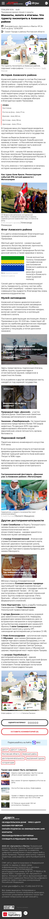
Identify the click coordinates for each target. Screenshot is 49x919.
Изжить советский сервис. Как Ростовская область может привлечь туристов (27, 774)
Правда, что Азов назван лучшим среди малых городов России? (22, 349)
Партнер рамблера (22, 907)
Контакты (7, 832)
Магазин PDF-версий (12, 826)
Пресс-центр (34, 822)
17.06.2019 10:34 (7, 10)
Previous (3, 196)
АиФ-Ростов (8, 516)
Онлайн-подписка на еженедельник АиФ (23, 829)
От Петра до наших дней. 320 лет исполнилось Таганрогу (23, 804)
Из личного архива (11, 223)
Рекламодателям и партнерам (17, 836)
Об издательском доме (14, 822)
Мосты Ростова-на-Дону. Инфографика (26, 788)
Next (44, 196)
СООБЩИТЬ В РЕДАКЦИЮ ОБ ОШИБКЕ (19, 839)
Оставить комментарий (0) (24, 732)
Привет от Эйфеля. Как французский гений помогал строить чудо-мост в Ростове (27, 796)
